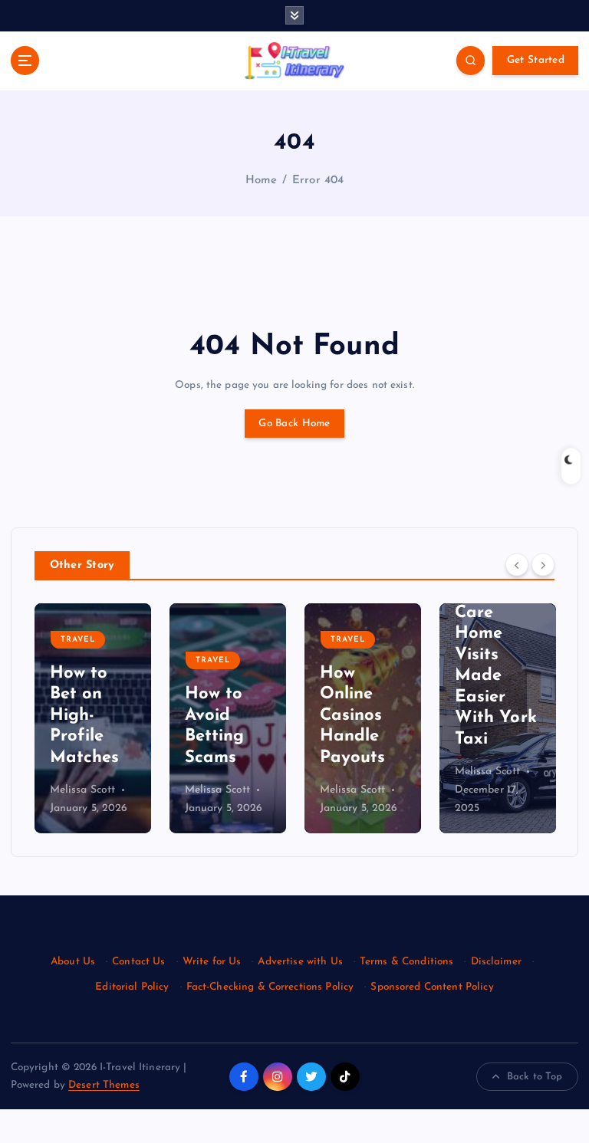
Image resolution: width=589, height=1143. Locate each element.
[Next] (542, 564)
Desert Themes (104, 1085)
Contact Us (138, 962)
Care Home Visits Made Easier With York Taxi (361, 676)
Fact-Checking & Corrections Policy (270, 987)
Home (261, 180)
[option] (93, 718)
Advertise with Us (300, 962)
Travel (78, 660)
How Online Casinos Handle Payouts (218, 716)
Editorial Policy (132, 987)
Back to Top (535, 1077)
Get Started (535, 60)
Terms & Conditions (406, 962)
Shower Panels (485, 614)
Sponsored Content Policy (431, 987)
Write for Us (212, 962)
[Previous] (516, 564)
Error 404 (318, 180)
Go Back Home (294, 424)
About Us (73, 962)
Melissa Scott (83, 790)
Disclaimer (496, 962)
